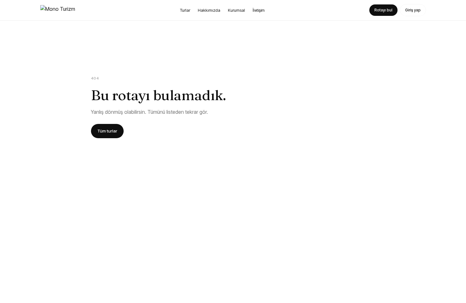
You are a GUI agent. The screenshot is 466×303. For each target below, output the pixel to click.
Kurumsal (236, 10)
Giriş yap (413, 10)
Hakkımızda (209, 10)
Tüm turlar (107, 130)
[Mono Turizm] (57, 10)
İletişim (259, 10)
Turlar (185, 10)
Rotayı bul (383, 10)
